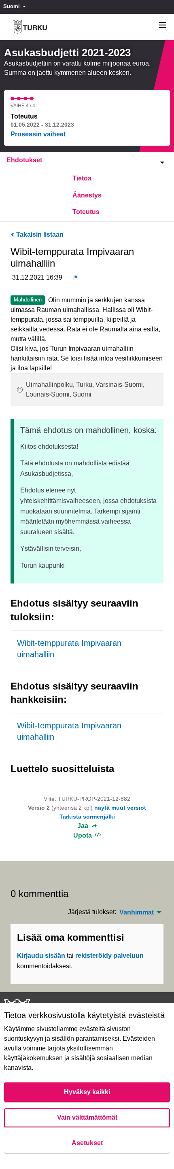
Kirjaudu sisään (41, 955)
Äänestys (87, 195)
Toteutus (86, 211)
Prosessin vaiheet (38, 134)
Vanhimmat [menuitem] (136, 912)
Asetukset (87, 1142)
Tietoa (81, 178)
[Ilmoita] (76, 277)
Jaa (83, 826)
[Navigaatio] (162, 25)
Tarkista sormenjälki (87, 816)
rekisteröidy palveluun (109, 955)
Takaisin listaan (39, 234)
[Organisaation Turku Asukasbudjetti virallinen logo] (30, 27)
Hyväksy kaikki (87, 1091)
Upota (83, 835)
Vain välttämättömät (87, 1117)
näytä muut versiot (120, 807)
